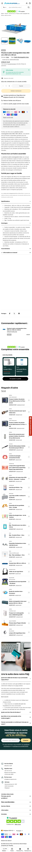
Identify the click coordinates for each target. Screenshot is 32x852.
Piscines (6, 13)
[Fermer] (28, 69)
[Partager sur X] (14, 313)
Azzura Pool (12, 569)
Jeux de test (12, 579)
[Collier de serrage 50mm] (5, 572)
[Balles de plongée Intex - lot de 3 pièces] (5, 516)
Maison (2, 13)
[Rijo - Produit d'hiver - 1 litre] (5, 535)
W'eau (10, 395)
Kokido (11, 444)
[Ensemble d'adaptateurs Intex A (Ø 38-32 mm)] (5, 544)
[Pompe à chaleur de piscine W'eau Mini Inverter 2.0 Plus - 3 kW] (5, 424)
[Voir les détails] (29, 400)
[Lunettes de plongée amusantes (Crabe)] (5, 457)
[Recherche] (29, 7)
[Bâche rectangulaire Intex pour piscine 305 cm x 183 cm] (5, 602)
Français (18, 830)
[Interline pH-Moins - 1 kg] (5, 488)
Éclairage (11, 631)
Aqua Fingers (12, 621)
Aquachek (11, 577)
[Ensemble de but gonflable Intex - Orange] (5, 506)
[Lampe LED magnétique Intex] (5, 632)
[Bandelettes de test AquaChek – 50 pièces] (5, 582)
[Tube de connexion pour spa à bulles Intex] (5, 412)
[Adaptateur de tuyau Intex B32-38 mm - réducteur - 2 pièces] (5, 478)
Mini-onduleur (13, 397)
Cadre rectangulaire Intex (21, 57)
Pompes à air (12, 611)
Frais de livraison (11, 64)
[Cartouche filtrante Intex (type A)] (21, 362)
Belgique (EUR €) (8, 830)
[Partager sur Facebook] (10, 313)
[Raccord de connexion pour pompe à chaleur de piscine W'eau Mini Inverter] (5, 436)
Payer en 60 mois (8, 117)
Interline (11, 463)
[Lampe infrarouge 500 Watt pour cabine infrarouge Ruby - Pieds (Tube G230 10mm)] (5, 468)
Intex (7, 57)
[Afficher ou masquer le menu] (2, 3)
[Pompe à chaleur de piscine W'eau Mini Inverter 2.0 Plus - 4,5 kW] (5, 400)
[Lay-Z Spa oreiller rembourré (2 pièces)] (5, 497)
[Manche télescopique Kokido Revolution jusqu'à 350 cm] (5, 447)
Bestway (11, 493)
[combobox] (16, 7)
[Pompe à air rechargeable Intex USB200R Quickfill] (5, 613)
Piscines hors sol (12, 13)
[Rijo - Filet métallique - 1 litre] (5, 554)
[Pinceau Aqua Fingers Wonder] (5, 623)
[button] (30, 426)
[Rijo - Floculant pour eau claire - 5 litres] (5, 526)
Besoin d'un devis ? (6, 840)
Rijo (10, 523)
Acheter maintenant (16, 91)
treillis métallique (14, 553)
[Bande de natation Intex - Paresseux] (5, 592)
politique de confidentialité (20, 746)
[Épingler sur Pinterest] (19, 313)
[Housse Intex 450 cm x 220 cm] (5, 563)
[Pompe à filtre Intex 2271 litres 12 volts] (8, 362)
